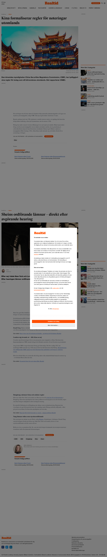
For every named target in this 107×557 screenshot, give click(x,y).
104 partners (55, 308)
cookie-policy (55, 288)
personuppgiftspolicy (39, 290)
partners (36, 254)
